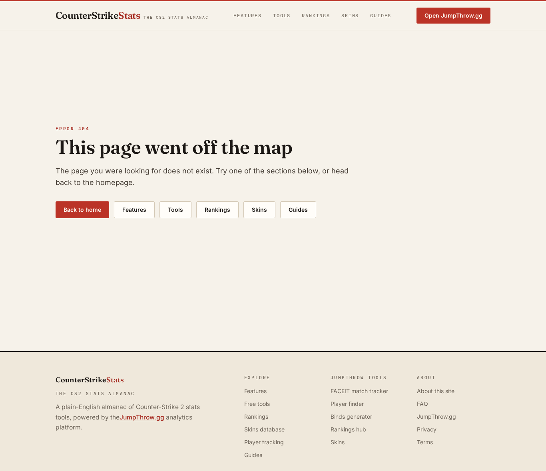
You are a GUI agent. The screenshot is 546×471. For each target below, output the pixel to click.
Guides (380, 15)
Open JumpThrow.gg (453, 15)
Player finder (347, 403)
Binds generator (351, 416)
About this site (435, 391)
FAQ (422, 403)
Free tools (257, 403)
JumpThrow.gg (142, 417)
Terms (425, 442)
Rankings (316, 15)
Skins (350, 15)
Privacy (426, 429)
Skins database (264, 429)
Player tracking (264, 442)
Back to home (82, 209)
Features (247, 15)
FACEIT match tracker (359, 391)
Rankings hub (348, 429)
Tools (282, 15)
